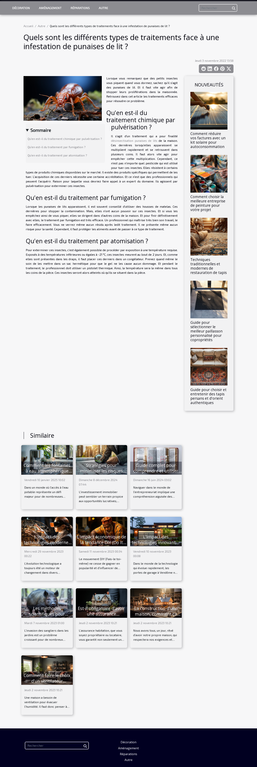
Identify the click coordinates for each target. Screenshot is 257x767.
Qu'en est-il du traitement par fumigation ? (57, 147)
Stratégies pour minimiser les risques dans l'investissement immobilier (101, 473)
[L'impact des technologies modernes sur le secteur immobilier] (47, 531)
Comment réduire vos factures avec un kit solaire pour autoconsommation (208, 140)
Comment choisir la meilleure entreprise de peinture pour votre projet (207, 203)
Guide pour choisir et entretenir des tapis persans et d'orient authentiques (208, 396)
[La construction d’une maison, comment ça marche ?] (156, 602)
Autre (103, 8)
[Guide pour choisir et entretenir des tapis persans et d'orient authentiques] (208, 366)
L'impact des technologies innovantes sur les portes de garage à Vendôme (156, 545)
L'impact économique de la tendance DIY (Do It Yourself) (101, 542)
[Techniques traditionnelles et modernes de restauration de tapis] (208, 236)
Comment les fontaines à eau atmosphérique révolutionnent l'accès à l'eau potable (47, 473)
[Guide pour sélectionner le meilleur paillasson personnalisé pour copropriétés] (208, 299)
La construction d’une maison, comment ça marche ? (156, 614)
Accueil (28, 26)
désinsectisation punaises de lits (134, 140)
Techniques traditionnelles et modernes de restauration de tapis (208, 266)
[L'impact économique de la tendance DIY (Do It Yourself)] (101, 531)
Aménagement (50, 8)
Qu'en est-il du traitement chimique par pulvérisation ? (65, 138)
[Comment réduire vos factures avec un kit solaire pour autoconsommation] (208, 110)
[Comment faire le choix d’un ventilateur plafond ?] (47, 669)
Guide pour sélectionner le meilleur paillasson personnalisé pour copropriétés (206, 331)
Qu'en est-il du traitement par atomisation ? (57, 155)
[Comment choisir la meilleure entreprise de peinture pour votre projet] (208, 173)
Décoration (21, 8)
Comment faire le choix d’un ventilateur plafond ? (47, 681)
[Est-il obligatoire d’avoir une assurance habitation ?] (101, 602)
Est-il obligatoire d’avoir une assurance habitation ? (101, 614)
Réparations (80, 8)
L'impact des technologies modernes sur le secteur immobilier (47, 545)
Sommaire (40, 130)
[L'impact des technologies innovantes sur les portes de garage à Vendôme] (156, 531)
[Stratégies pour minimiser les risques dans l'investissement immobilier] (101, 459)
